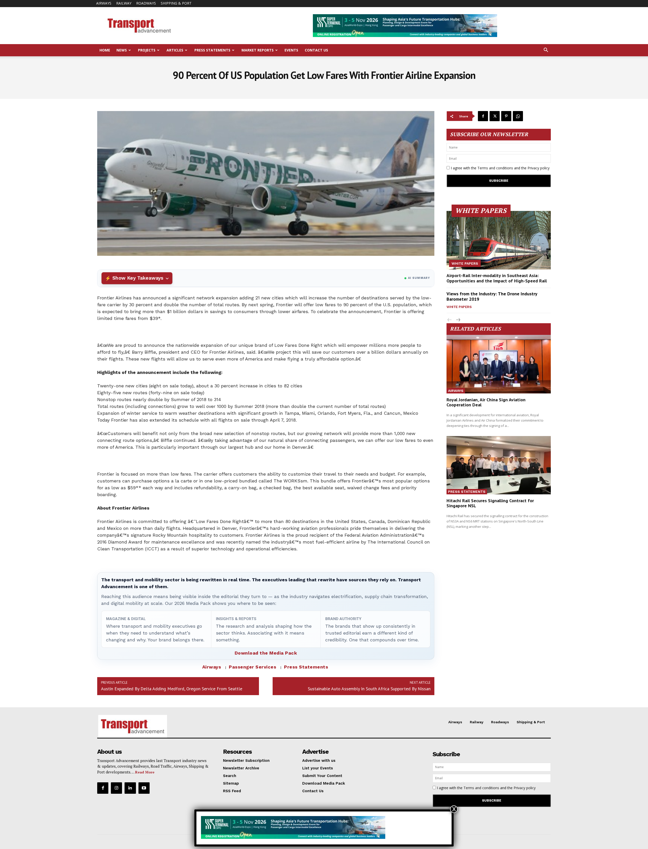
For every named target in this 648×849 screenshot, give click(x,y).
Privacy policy (539, 168)
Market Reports (257, 50)
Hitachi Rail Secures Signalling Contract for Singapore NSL (490, 503)
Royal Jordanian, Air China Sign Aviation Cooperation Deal (486, 402)
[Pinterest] (506, 116)
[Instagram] (116, 787)
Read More (144, 772)
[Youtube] (144, 787)
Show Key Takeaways (137, 278)
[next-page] (458, 320)
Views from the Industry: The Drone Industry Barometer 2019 (492, 296)
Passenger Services (252, 667)
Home (104, 50)
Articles (175, 50)
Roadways (146, 3)
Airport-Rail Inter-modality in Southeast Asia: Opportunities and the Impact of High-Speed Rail (497, 278)
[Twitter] (495, 116)
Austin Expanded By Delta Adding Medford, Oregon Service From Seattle (171, 689)
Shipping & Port (176, 3)
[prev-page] (450, 320)
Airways (103, 3)
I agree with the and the (500, 168)
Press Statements (212, 50)
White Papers (465, 263)
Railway (123, 3)
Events (291, 50)
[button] (546, 50)
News (121, 50)
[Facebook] (483, 116)
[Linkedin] (130, 787)
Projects (146, 50)
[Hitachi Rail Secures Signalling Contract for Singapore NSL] (499, 465)
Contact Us (316, 50)
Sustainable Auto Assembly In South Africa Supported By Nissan (369, 689)
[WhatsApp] (518, 116)
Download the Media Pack (266, 653)
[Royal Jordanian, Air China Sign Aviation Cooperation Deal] (499, 364)
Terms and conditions (495, 168)
